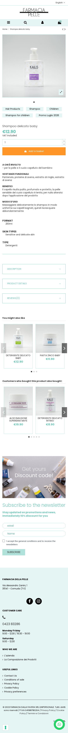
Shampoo (34, 108)
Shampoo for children (18, 115)
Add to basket (36, 151)
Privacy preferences (15, 691)
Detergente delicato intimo (50, 419)
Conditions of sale (14, 679)
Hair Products (13, 108)
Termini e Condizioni (38, 713)
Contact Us (10, 675)
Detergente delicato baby (18, 357)
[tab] (34, 269)
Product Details (17, 283)
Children (54, 108)
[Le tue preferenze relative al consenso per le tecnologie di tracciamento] (6, 727)
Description (14, 268)
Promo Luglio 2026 (49, 115)
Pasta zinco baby (50, 355)
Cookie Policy (11, 687)
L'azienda (9, 655)
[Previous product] (63, 29)
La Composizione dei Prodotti (20, 659)
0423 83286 (11, 624)
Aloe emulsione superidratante (18, 419)
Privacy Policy (11, 683)
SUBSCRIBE (13, 552)
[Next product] (65, 29)
